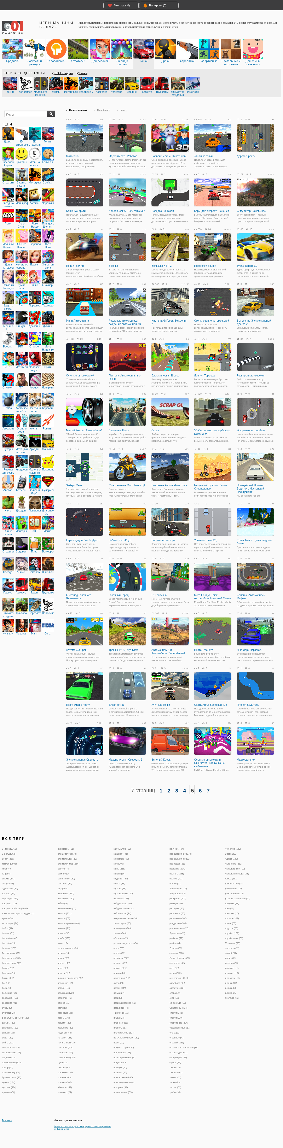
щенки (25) (231, 993)
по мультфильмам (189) (126, 1037)
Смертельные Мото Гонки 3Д (127, 485)
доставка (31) (65, 883)
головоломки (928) (12, 1062)
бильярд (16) (9, 973)
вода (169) (7, 1037)
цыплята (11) (232, 968)
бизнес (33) (8, 968)
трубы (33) (175, 1092)
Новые (83, 73)
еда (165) (63, 888)
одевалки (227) (121, 958)
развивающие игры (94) (126, 943)
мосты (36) (119, 883)
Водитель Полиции (163, 540)
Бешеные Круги (76, 210)
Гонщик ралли (75, 265)
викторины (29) (10, 1027)
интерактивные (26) (68, 948)
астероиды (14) (10, 923)
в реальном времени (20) (15, 1018)
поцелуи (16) (120, 1072)
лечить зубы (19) (67, 1042)
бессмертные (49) (11, 963)
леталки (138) (65, 1037)
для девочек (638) (67, 854)
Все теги (7, 1120)
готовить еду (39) (11, 1072)
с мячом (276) (176, 953)
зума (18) (63, 943)
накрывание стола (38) (126, 918)
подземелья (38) (122, 1052)
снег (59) (174, 998)
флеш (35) (230, 923)
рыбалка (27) (176, 938)
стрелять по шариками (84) (183, 1047)
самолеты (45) (177, 963)
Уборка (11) (231, 854)
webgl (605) (8, 883)
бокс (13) (7, 988)
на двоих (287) (121, 898)
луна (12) (63, 1062)
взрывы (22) (8, 1022)
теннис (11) (175, 1077)
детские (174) (9, 1087)
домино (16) (64, 873)
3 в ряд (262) (9, 854)
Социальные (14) (178, 1008)
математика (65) (122, 849)
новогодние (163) (123, 928)
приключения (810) (123, 1092)
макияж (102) (65, 1082)
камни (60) (63, 958)
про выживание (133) (180, 854)
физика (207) (232, 918)
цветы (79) (230, 958)
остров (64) (120, 973)
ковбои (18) (64, 988)
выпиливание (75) (11, 1052)
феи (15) (229, 908)
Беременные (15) (11, 953)
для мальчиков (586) (68, 863)
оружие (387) (120, 968)
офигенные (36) (122, 978)
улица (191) (231, 878)
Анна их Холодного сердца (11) (18, 913)
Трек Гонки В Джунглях (123, 649)
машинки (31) (121, 854)
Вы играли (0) (157, 5)
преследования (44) (124, 1082)
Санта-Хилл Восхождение (210, 704)
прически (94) (176, 849)
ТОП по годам (63, 73)
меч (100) (119, 863)
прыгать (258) (176, 873)
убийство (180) (233, 849)
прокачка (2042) (177, 868)
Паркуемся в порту (78, 704)
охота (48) (119, 983)
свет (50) (174, 968)
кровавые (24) (65, 1013)
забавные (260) (66, 898)
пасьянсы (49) (121, 1008)
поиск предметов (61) (125, 1057)
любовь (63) (64, 1067)
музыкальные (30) (123, 893)
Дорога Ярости (246, 156)
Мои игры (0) (122, 5)
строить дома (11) (178, 1052)
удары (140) (231, 858)
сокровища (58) (177, 1003)
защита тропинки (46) (69, 923)
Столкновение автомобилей (211, 320)
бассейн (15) (9, 943)
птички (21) (175, 883)
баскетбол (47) (10, 938)
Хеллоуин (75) (232, 943)
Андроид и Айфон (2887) (15, 908)
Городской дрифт (205, 265)
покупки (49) (120, 1062)
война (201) (8, 1042)
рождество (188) (178, 923)
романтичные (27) (179, 928)
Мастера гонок (246, 759)
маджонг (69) (64, 1077)
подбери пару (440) (124, 1047)
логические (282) (67, 1057)
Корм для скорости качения (211, 210)
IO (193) (6, 873)
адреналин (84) (10, 888)
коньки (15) (64, 1003)
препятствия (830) (123, 1077)
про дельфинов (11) (179, 858)
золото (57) (64, 933)
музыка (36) (120, 888)
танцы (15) (175, 1067)
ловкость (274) (65, 1047)
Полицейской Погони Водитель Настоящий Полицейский (250, 488)
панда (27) (119, 993)
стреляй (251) (176, 1042)
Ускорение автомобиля (251, 430)
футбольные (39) (234, 938)
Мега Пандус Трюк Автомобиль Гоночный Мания (212, 596)
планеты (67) (120, 1027)
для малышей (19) (67, 858)
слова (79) (174, 993)
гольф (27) (7, 1067)
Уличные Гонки (160, 704)
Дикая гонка (116, 704)
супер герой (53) (178, 1057)
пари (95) (118, 998)
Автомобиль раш (76, 649)
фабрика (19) (232, 903)
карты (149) (64, 963)
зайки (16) (63, 903)
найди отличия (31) (124, 908)
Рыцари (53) (175, 948)
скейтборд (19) (177, 983)
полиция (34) (120, 1067)
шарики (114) (232, 973)
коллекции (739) (66, 993)
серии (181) (175, 973)
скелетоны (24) (177, 988)
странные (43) (176, 1037)
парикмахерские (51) (125, 1003)
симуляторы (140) (179, 978)
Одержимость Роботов (123, 156)
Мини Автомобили (77, 320)
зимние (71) (64, 928)
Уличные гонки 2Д (205, 540)
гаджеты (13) (9, 1057)
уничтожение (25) (234, 893)
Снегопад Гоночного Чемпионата (78, 596)
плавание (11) (121, 1022)
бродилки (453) (10, 998)
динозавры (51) (66, 849)
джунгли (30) (8, 1092)
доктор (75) (64, 868)
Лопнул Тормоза (204, 375)
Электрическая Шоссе (165, 375)
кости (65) (63, 1008)
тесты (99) (174, 1082)
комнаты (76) (65, 998)
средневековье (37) (179, 1027)
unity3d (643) (8, 878)
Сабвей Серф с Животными (168, 156)
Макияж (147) (65, 1087)
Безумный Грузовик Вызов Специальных (210, 487)
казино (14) (64, 953)
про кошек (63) (177, 863)
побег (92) (119, 1042)
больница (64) (9, 993)
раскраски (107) (177, 898)
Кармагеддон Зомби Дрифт (83, 540)
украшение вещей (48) (237, 873)
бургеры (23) (9, 1013)
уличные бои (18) (234, 883)
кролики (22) (64, 1022)
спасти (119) (176, 1018)
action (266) (8, 858)
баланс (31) (8, 933)
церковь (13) (231, 963)
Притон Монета (203, 649)
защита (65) (64, 918)
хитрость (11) (232, 948)
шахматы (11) (232, 978)
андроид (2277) (10, 898)
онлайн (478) (120, 963)
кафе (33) (63, 968)
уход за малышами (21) (237, 898)
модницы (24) (121, 878)
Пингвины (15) (121, 1013)
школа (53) (231, 988)
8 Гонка (113, 265)
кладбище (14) (65, 983)
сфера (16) (175, 1062)
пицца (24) (119, 1018)
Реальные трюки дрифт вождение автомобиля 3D (125, 322)
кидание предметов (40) (70, 978)
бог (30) (6, 983)
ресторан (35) (176, 908)
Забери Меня (74, 485)
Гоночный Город (119, 595)
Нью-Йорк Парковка (249, 649)
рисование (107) (178, 918)
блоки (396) (8, 978)
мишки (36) (119, 873)
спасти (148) (176, 1013)
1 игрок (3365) (9, 849)
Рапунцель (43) (177, 893)
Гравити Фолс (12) (11, 1077)
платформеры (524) (124, 1032)
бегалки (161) (9, 948)
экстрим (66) (232, 998)
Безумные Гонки (119, 430)
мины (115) (119, 868)
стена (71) (174, 1032)
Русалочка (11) (177, 933)
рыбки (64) (175, 943)
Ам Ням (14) (8, 893)
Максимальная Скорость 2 (125, 759)
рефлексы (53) (177, 913)
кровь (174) (64, 1018)
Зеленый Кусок (161, 759)
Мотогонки (72, 156)
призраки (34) (121, 1087)
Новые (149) (120, 933)
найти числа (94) (122, 913)
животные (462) (66, 893)
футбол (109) (232, 933)
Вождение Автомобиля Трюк (169, 485)
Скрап (155, 430)
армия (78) (7, 918)
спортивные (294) (178, 1022)
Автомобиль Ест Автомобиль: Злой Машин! (168, 651)
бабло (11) (7, 928)
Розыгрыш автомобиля (251, 375)
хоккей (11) (231, 953)
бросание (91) (9, 1003)
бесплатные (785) (11, 958)
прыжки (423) (176, 878)
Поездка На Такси (162, 210)
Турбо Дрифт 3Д (247, 265)
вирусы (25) (8, 1032)
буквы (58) (7, 1008)
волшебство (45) (11, 1047)
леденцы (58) (65, 1032)
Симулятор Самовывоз (251, 210)
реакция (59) (176, 903)
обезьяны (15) (121, 938)
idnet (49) (7, 868)
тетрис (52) (175, 1087)
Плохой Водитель (248, 704)
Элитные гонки (203, 156)
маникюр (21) (65, 1092)
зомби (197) (64, 938)
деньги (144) (8, 1082)
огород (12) (119, 953)
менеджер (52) (121, 858)
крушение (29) (65, 1027)
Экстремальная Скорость (82, 759)
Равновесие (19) (178, 888)
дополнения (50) (66, 878)
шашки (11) (231, 983)
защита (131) (64, 913)
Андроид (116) (9, 903)
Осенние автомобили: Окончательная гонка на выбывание (209, 763)
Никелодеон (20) (122, 923)
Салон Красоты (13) (179, 958)
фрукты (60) (231, 928)
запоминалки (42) (67, 908)
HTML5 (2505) (9, 863)
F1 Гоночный (159, 595)
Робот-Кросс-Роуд (120, 540)
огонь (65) (119, 948)
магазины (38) (65, 1072)
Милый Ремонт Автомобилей (84, 430)
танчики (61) (176, 1072)
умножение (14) (233, 888)
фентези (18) (232, 913)
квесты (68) (64, 973)
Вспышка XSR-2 (161, 265)
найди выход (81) (123, 903)
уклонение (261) (233, 863)
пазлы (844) (120, 988)
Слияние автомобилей (80, 375)
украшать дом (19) (235, 868)
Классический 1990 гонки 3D (127, 210)
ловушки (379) (65, 1052)
